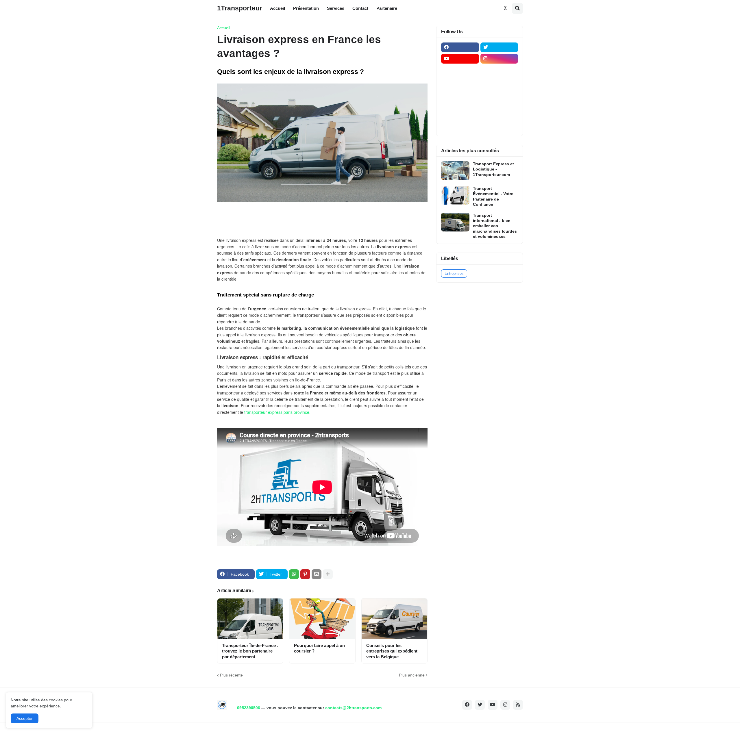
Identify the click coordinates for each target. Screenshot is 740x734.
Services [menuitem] (335, 8)
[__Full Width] (460, 70)
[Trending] (499, 104)
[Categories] (460, 115)
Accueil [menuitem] (277, 8)
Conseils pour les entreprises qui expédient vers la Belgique (391, 651)
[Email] (316, 574)
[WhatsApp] (294, 574)
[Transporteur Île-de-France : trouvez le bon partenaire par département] (250, 618)
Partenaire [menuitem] (386, 8)
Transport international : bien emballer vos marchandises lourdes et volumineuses (495, 226)
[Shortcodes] (460, 126)
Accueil (223, 28)
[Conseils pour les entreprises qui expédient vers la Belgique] (394, 618)
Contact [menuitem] (360, 8)
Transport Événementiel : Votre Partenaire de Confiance (493, 196)
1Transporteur (239, 8)
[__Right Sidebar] (499, 70)
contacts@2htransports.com (353, 707)
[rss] (518, 705)
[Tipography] (499, 115)
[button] (505, 8)
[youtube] (460, 59)
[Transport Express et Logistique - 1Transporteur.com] (455, 170)
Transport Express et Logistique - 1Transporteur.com (493, 169)
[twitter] (499, 47)
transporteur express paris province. (278, 412)
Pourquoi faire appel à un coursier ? (319, 648)
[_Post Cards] (460, 81)
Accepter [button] (24, 718)
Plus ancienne (412, 675)
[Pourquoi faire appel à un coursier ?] (322, 618)
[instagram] (499, 59)
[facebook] (460, 47)
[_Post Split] (499, 81)
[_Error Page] (499, 92)
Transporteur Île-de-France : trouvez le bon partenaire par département (250, 651)
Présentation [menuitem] (306, 8)
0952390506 (248, 707)
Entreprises (454, 273)
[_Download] (460, 92)
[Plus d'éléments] (328, 574)
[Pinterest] (305, 574)
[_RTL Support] (460, 104)
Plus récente (231, 675)
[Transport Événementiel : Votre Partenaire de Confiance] (455, 195)
